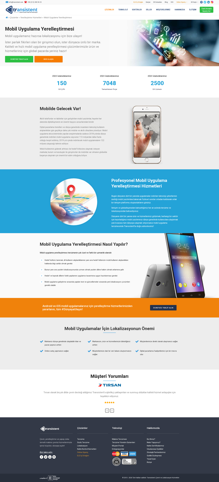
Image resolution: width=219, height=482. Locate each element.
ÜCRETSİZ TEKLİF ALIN (19, 59)
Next (112, 410)
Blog (166, 2)
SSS (172, 2)
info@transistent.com (16, 2)
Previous (107, 410)
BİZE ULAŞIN (48, 59)
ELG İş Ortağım (138, 2)
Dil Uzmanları (157, 2)
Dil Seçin (194, 2)
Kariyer (148, 2)
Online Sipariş (181, 2)
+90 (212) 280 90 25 (35, 2)
